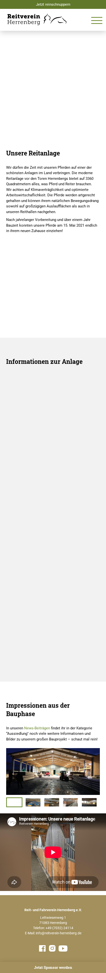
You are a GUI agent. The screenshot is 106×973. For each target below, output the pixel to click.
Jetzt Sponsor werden (53, 967)
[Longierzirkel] (53, 602)
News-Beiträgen (37, 728)
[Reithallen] (53, 499)
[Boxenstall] (53, 447)
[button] (14, 802)
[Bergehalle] (53, 653)
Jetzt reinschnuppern (53, 4)
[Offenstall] (53, 396)
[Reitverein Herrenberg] (37, 19)
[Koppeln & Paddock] (53, 550)
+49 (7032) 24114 (59, 928)
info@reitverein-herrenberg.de (58, 933)
